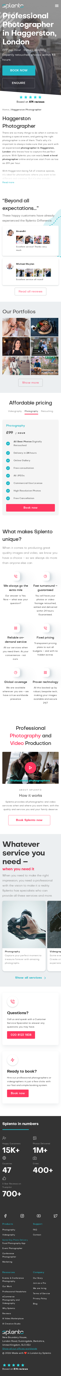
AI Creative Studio (11, 1324)
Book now (19, 70)
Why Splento (8, 1308)
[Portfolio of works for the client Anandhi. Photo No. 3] (38, 243)
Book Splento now (29, 820)
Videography (15, 411)
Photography (31, 411)
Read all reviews (30, 291)
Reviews (6, 1313)
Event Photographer (12, 1248)
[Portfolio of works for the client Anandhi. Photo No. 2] (29, 243)
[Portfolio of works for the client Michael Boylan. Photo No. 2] (29, 276)
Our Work (7, 1286)
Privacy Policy (40, 1298)
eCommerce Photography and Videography (11, 1300)
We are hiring (39, 1288)
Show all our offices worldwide (19, 1349)
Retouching (47, 411)
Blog (35, 1304)
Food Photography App (13, 1243)
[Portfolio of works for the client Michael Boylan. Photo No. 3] (38, 276)
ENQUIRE (18, 83)
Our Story (38, 1278)
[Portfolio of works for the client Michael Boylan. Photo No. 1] (20, 276)
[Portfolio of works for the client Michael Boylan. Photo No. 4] (47, 276)
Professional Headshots (14, 1292)
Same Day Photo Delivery (15, 1240)
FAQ (35, 1230)
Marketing (7, 1262)
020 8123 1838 (21, 1035)
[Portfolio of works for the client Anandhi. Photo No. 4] (47, 243)
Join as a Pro (39, 1283)
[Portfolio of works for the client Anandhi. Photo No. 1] (20, 243)
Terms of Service (41, 1293)
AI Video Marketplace (13, 1318)
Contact (37, 1235)
